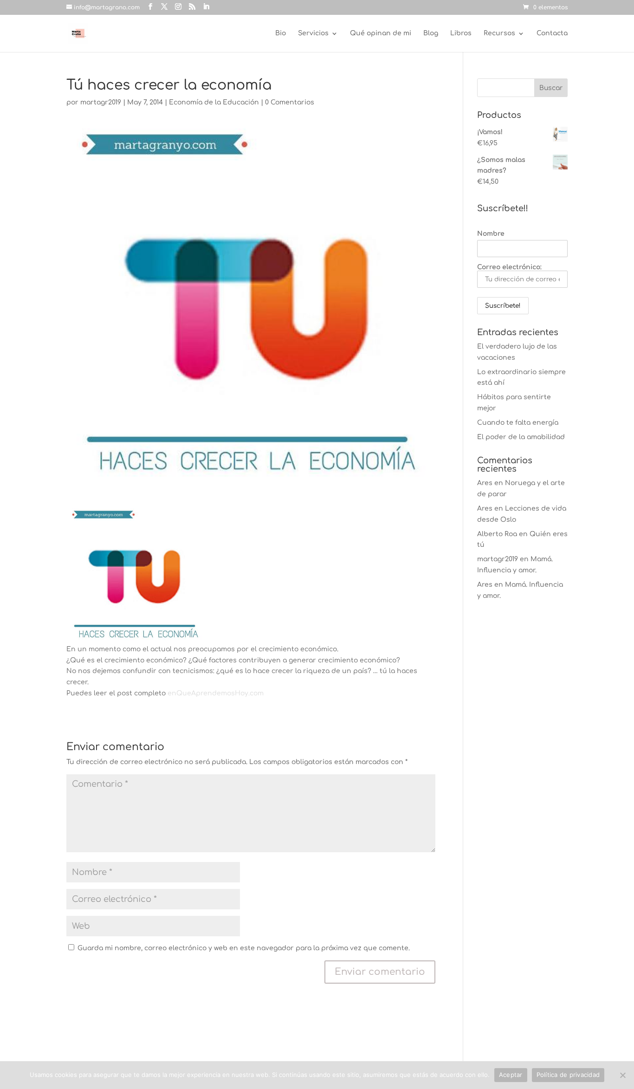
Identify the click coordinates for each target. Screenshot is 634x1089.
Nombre (491, 233)
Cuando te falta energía (517, 422)
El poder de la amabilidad (521, 437)
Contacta (552, 33)
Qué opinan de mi (380, 33)
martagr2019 (100, 102)
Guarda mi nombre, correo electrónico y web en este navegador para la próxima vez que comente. (244, 948)
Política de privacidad (568, 1074)
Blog (430, 33)
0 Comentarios (289, 102)
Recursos (499, 33)
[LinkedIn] (206, 7)
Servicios (313, 33)
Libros (461, 33)
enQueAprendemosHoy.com (216, 693)
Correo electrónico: (509, 267)
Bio (280, 33)
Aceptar (511, 1074)
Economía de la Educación (214, 102)
